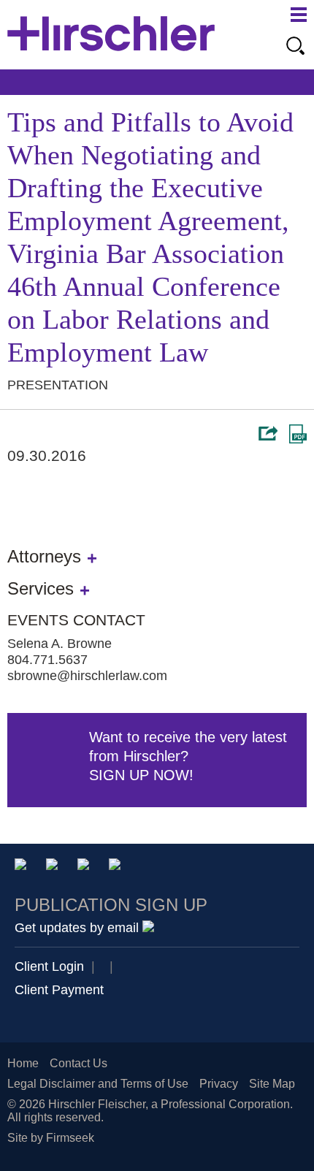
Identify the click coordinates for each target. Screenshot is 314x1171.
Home (23, 1063)
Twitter (85, 866)
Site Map (272, 1083)
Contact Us (78, 1063)
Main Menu (299, 14)
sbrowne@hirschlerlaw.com (87, 675)
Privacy (218, 1083)
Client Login (49, 966)
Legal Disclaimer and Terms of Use (97, 1083)
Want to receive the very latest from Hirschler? (188, 756)
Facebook (117, 866)
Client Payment (59, 990)
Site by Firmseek (50, 1138)
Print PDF (298, 433)
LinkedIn (54, 866)
